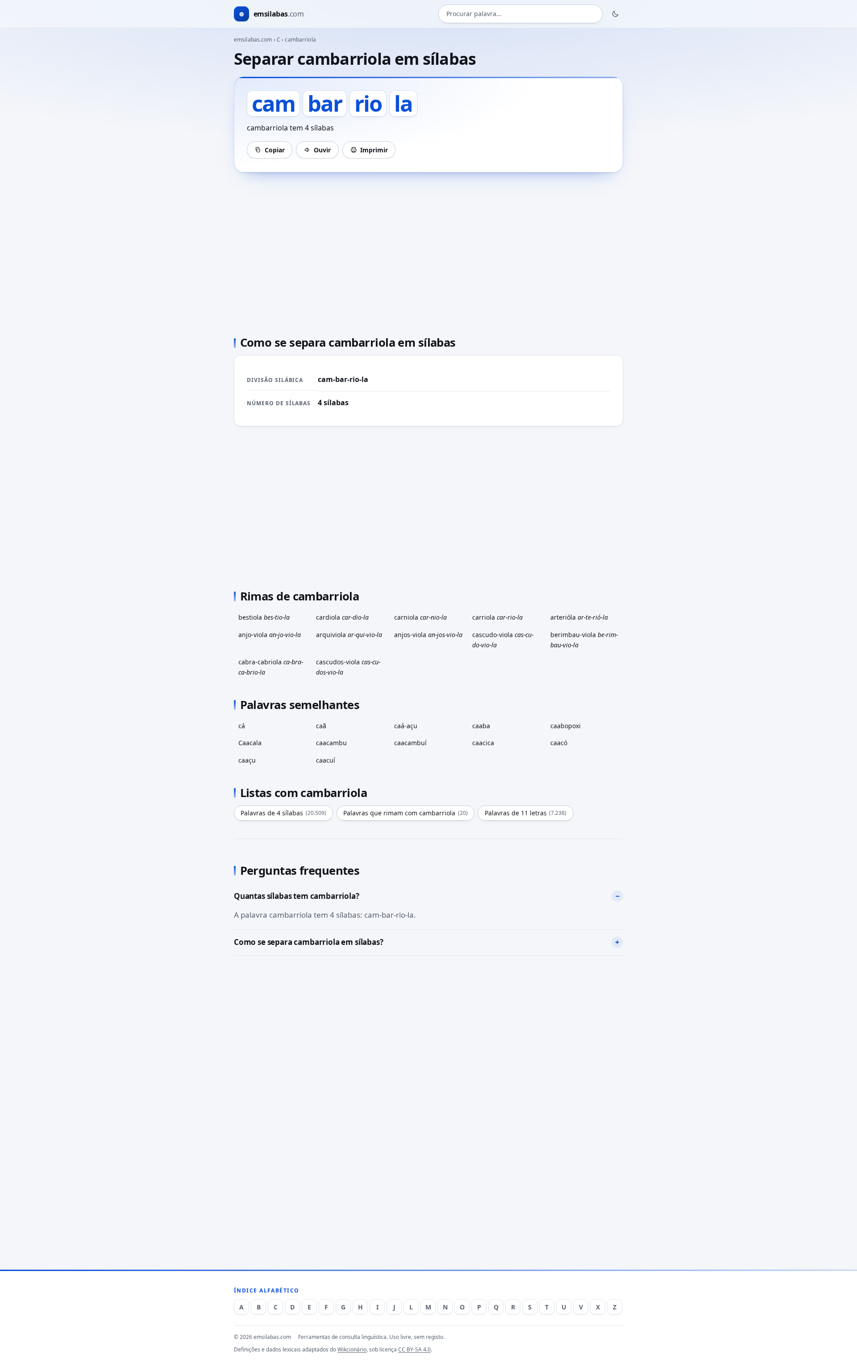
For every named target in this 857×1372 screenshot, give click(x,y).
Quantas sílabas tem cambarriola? (296, 896)
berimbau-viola (584, 639)
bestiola (264, 617)
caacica (483, 742)
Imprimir (374, 150)
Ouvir (322, 150)
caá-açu (405, 726)
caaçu (247, 760)
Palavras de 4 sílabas (283, 813)
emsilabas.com (253, 39)
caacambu (331, 742)
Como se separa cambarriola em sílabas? (308, 942)
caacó (558, 742)
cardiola (342, 617)
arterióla (579, 617)
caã (321, 726)
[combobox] (520, 14)
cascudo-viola (502, 639)
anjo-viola (269, 634)
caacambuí (410, 742)
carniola (420, 617)
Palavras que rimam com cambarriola (405, 813)
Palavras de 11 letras (526, 813)
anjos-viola (428, 634)
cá (241, 726)
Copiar (275, 150)
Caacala (250, 742)
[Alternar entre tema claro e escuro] (615, 13)
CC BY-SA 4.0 (414, 1349)
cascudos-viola (348, 667)
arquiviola (349, 634)
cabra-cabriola (270, 667)
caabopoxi (565, 726)
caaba (481, 726)
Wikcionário (351, 1349)
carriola (497, 617)
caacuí (325, 760)
